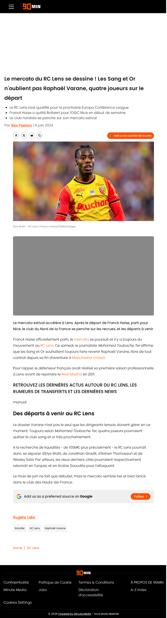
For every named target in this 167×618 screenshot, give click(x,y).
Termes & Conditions (96, 582)
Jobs (43, 589)
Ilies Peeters (21, 125)
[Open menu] (11, 6)
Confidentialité (16, 582)
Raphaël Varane (55, 528)
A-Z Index (138, 589)
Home (17, 548)
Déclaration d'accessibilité (90, 592)
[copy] (40, 135)
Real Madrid (72, 374)
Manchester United (88, 357)
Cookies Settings (17, 602)
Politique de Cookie (55, 582)
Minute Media (15, 589)
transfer (20, 528)
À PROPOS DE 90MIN (147, 582)
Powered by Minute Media (74, 614)
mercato (82, 339)
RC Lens (46, 345)
